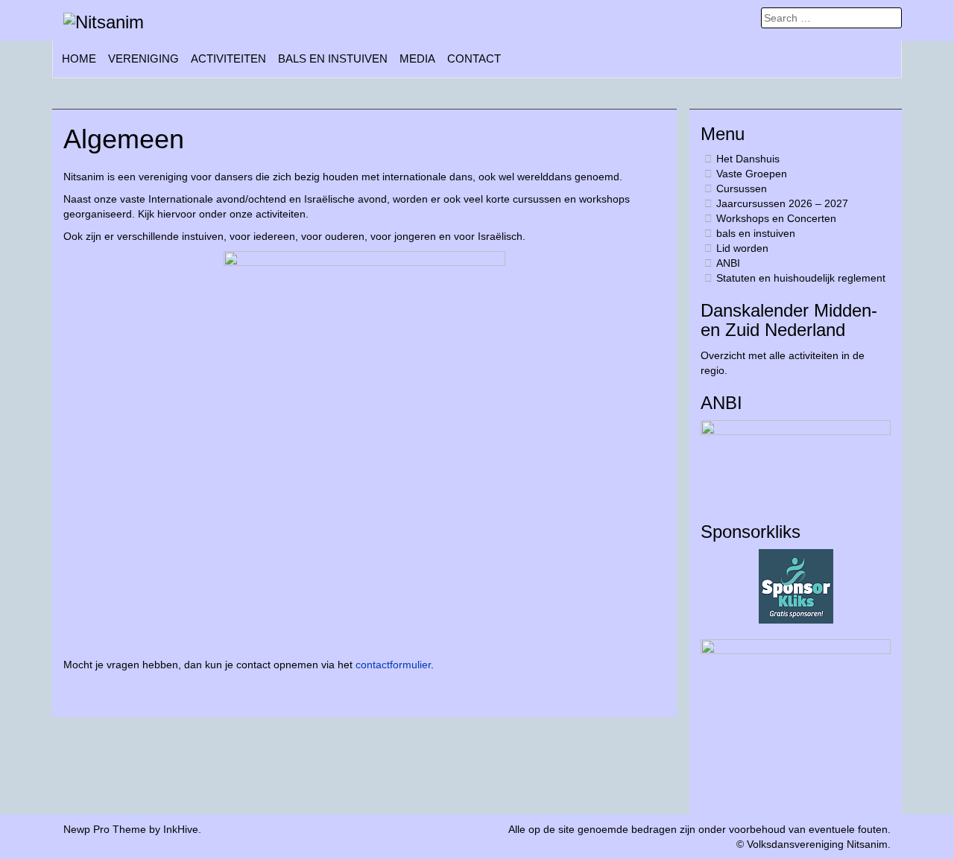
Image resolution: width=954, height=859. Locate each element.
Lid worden (742, 248)
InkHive (180, 829)
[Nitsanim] (103, 21)
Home (79, 58)
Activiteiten (228, 58)
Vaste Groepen (751, 174)
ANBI (728, 263)
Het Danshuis (748, 159)
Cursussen (741, 188)
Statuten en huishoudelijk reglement (800, 278)
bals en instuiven (333, 58)
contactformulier (393, 665)
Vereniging (143, 58)
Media (417, 58)
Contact (474, 58)
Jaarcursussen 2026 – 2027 (782, 203)
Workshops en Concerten (776, 218)
